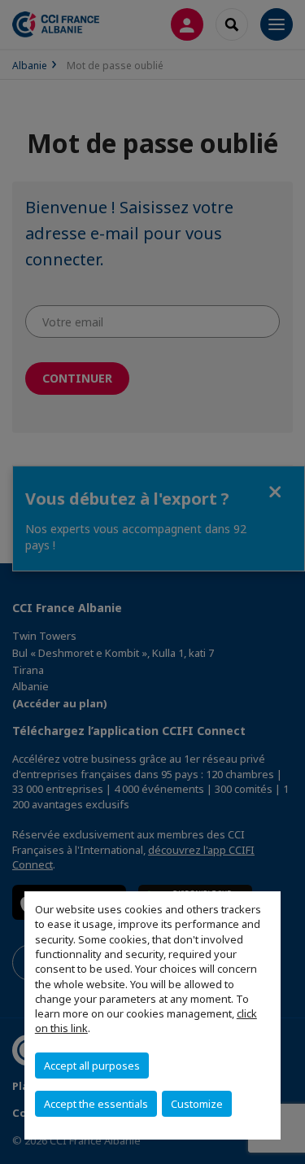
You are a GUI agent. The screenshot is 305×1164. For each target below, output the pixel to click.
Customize (197, 1103)
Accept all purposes (92, 1065)
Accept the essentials (96, 1103)
